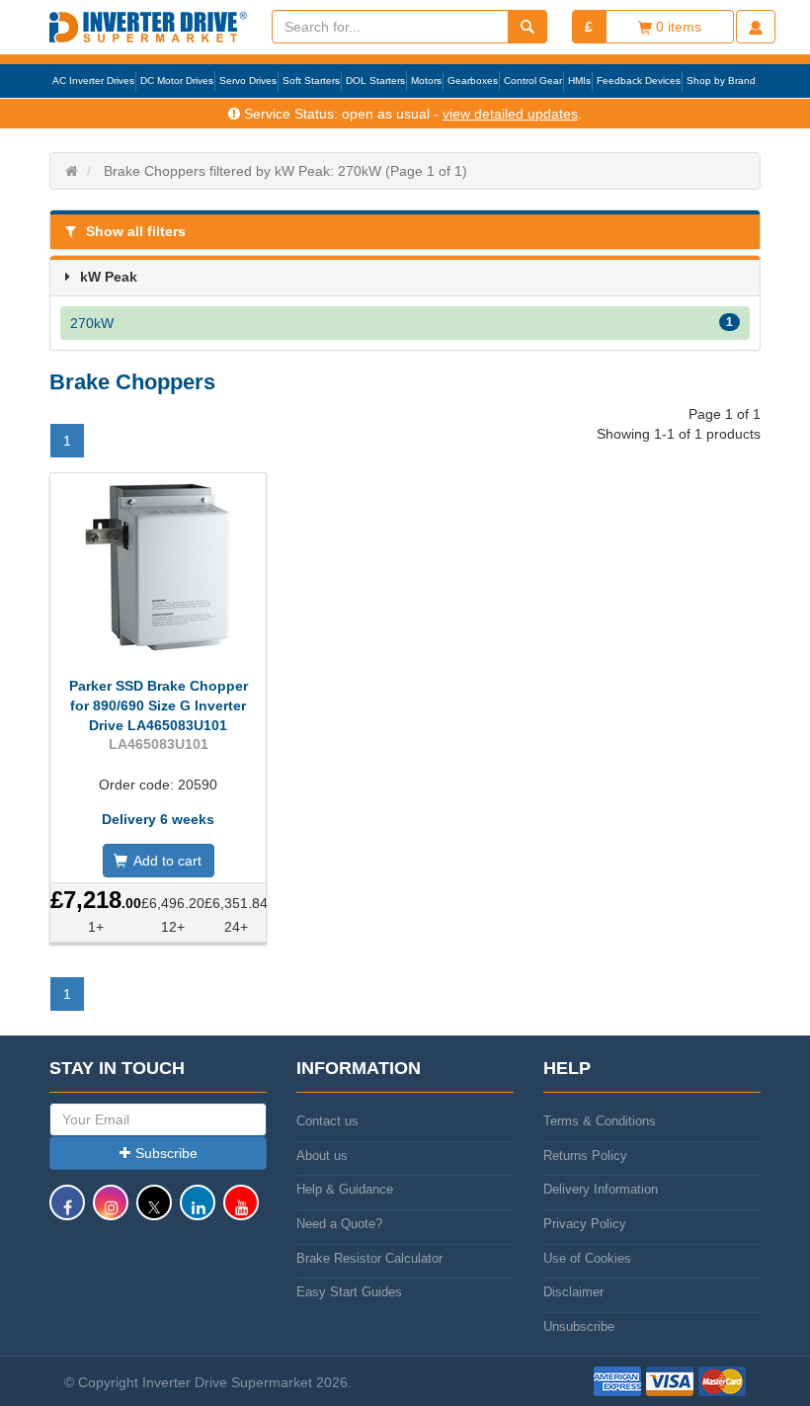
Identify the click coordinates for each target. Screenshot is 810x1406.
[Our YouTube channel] (241, 1212)
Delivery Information (600, 1189)
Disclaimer (573, 1291)
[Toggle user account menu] (755, 26)
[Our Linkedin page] (197, 1212)
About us (322, 1155)
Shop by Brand (721, 80)
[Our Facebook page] (67, 1212)
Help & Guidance (344, 1189)
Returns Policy (585, 1155)
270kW (401, 323)
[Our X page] (154, 1212)
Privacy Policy (584, 1223)
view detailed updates (510, 114)
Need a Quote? (339, 1223)
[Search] (527, 26)
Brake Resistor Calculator (369, 1258)
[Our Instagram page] (110, 1212)
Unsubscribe (578, 1326)
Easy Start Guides (349, 1291)
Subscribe (166, 1153)
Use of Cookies (587, 1258)
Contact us (327, 1121)
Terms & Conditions (599, 1121)
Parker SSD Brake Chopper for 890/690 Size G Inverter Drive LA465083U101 (158, 705)
